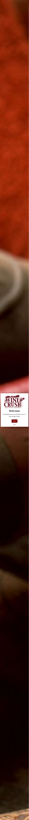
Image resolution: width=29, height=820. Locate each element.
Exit (14, 424)
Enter (14, 421)
